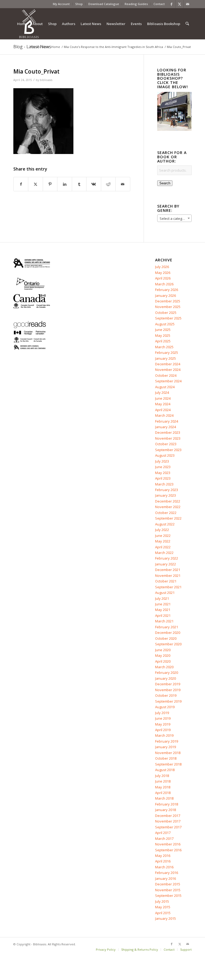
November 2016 (167, 844)
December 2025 (167, 301)
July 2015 (162, 901)
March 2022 (164, 552)
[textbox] (174, 218)
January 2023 (165, 495)
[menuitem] (61, 4)
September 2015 (168, 895)
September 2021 (168, 587)
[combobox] (174, 218)
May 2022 (162, 541)
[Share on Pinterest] (50, 184)
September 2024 (168, 381)
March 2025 (164, 347)
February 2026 (166, 289)
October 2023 (165, 443)
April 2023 (163, 478)
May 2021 (162, 609)
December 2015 (167, 884)
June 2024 (163, 398)
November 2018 (167, 752)
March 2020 (164, 667)
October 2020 (165, 638)
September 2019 (168, 701)
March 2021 (164, 621)
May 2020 (162, 655)
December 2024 (167, 364)
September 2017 (168, 827)
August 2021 (165, 592)
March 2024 (164, 415)
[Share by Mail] (123, 184)
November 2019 (167, 689)
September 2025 (168, 318)
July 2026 (162, 266)
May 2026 (162, 272)
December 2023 (167, 432)
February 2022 (166, 558)
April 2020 (163, 661)
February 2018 (166, 804)
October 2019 (165, 695)
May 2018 (162, 787)
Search (164, 183)
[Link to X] (179, 4)
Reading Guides (136, 4)
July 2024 (162, 392)
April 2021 (163, 615)
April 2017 (163, 832)
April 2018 (163, 792)
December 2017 (167, 815)
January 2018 (165, 809)
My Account (61, 4)
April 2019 (163, 729)
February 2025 (166, 352)
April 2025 (163, 341)
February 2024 (166, 421)
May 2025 (162, 335)
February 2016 (166, 872)
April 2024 (163, 409)
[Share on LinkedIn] (64, 184)
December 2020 (167, 632)
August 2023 (165, 455)
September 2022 (168, 518)
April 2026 (163, 278)
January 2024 (165, 426)
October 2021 (165, 581)
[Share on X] (35, 184)
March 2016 (164, 867)
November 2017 (167, 821)
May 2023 (162, 472)
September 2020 (168, 644)
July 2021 (162, 598)
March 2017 (164, 838)
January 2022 (165, 564)
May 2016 (162, 855)
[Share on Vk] (93, 184)
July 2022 (162, 529)
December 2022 (167, 501)
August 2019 (165, 706)
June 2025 (163, 329)
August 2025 (165, 324)
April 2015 (163, 912)
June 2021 (163, 604)
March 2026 (164, 284)
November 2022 (167, 506)
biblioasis (46, 80)
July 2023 (162, 461)
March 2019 (164, 735)
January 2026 (165, 295)
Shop (79, 4)
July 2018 (162, 775)
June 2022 (163, 535)
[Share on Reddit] (108, 184)
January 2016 (165, 878)
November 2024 (167, 369)
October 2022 (165, 512)
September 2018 (168, 764)
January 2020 (165, 678)
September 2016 (168, 850)
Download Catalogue (103, 4)
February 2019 (166, 741)
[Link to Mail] (188, 4)
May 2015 (162, 907)
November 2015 (167, 890)
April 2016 (163, 861)
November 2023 (167, 438)
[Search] (187, 23)
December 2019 (167, 684)
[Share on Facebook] (21, 184)
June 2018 (163, 781)
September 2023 (168, 449)
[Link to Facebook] (171, 4)
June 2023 (163, 466)
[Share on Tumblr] (79, 184)
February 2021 (166, 627)
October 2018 (165, 758)
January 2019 (165, 746)
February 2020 (166, 672)
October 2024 (165, 375)
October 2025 (165, 312)
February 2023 (166, 489)
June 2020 (163, 649)
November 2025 (167, 306)
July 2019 (162, 712)
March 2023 (164, 484)
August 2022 (165, 524)
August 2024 (165, 386)
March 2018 (164, 798)
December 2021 (167, 569)
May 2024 (162, 404)
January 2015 (165, 918)
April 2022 (163, 547)
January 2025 (165, 358)
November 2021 (167, 575)
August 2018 (165, 769)
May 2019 (162, 724)
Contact (159, 4)
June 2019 (163, 718)
